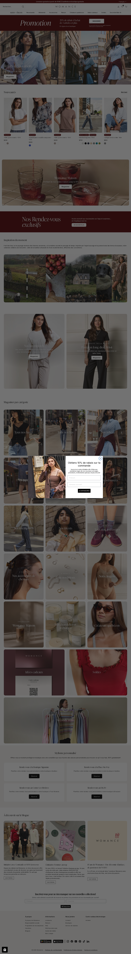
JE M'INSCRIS (84, 491)
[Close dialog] (100, 458)
